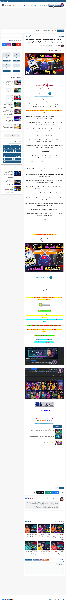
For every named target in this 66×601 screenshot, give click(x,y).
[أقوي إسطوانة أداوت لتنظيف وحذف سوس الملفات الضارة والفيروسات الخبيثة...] (17, 188)
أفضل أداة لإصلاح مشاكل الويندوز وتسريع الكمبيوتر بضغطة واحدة (41, 436)
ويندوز (33, 5)
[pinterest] (30, 498)
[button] (55, 492)
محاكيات (16, 5)
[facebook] (7, 1)
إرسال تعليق (59, 564)
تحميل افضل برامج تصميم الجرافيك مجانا (46, 442)
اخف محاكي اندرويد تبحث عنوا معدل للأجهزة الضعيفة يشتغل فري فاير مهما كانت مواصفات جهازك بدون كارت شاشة (8, 121)
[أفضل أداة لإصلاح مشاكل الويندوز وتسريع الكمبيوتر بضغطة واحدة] (58, 436)
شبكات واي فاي (12, 156)
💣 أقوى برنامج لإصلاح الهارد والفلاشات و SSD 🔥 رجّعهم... (44, 536)
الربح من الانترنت (8, 148)
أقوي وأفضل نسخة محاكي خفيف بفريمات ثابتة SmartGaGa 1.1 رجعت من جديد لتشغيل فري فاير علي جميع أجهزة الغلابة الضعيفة (8, 113)
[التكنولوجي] (56, 5)
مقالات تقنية (7, 159)
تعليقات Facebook (37, 559)
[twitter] (14, 44)
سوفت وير (12, 153)
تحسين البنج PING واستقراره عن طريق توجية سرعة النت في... (8, 183)
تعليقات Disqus (28, 559)
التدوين (10, 5)
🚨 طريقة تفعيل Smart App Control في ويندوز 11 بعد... (31, 536)
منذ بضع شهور (51, 429)
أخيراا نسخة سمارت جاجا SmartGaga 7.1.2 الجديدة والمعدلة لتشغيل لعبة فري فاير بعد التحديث (8, 99)
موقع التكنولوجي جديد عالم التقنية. (12, 135)
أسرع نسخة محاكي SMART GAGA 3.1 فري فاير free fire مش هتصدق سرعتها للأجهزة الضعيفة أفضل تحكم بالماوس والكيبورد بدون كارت (8, 84)
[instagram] (3, 1)
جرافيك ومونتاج (8, 151)
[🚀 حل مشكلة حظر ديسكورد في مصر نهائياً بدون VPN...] (58, 431)
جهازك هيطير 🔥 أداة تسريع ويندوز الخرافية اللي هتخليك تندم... (58, 553)
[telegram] (9, 599)
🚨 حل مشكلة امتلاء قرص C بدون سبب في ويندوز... (45, 30)
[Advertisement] (33, 18)
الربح (6, 5)
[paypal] (5, 1)
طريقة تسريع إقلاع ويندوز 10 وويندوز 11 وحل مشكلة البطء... (31, 553)
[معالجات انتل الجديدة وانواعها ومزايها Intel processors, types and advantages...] (17, 173)
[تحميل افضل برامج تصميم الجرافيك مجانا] (58, 442)
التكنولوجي (51, 599)
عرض (16, 60)
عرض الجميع (7, 60)
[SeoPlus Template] (63, 599)
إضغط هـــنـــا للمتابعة (44, 410)
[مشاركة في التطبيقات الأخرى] (34, 492)
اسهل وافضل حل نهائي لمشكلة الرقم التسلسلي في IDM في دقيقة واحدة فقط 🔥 (8, 92)
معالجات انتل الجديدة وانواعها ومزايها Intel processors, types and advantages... (8, 175)
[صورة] (17, 82)
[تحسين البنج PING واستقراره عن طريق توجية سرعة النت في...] (17, 182)
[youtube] (1, 1)
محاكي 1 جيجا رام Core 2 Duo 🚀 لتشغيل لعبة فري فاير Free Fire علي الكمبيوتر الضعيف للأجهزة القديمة (8, 106)
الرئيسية (43, 5)
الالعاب (22, 5)
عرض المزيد (28, 521)
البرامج (38, 5)
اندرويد (27, 5)
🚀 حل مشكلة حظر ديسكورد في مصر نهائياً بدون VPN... (42, 430)
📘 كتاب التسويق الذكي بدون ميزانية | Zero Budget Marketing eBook (21, 1)
